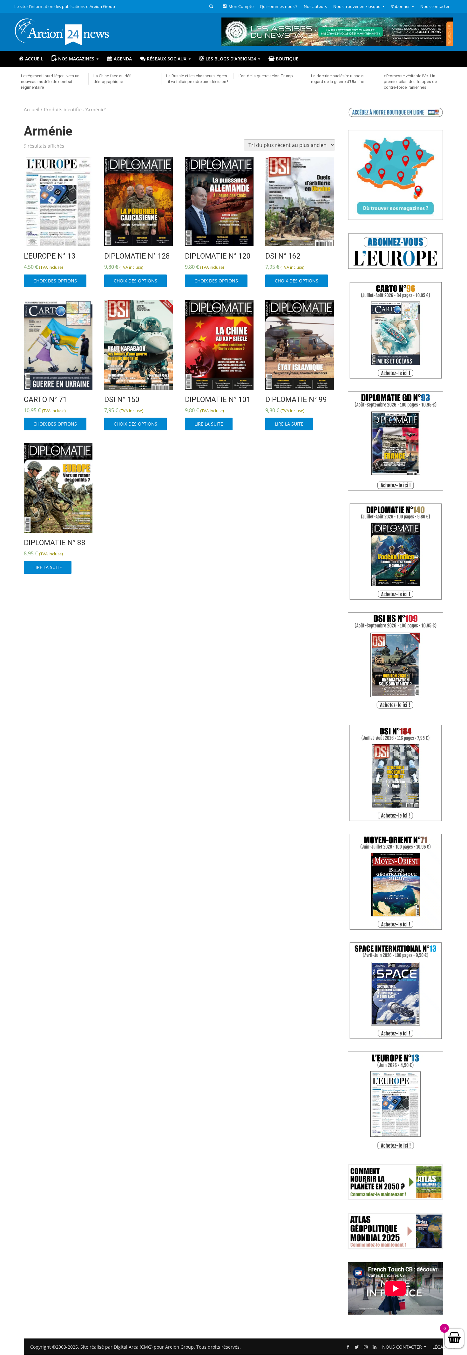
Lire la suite (208, 424)
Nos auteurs (315, 6)
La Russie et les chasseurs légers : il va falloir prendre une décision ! (197, 78)
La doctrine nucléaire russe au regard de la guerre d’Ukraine (338, 78)
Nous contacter (435, 6)
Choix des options (55, 281)
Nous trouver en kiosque (356, 6)
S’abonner (400, 6)
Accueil (31, 109)
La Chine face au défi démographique (112, 78)
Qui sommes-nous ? (278, 6)
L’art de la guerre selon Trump (266, 75)
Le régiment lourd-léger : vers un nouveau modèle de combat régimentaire (50, 81)
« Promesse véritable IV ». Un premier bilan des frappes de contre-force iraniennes (410, 81)
